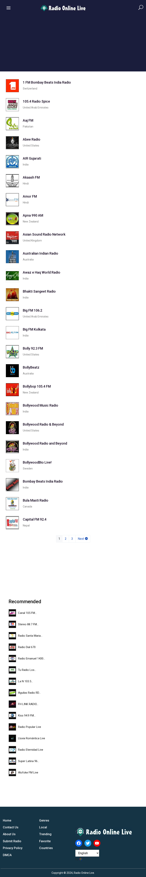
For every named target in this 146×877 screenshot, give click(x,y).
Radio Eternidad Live (30, 749)
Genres (44, 820)
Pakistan (28, 126)
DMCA (7, 855)
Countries (46, 848)
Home (7, 820)
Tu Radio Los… (27, 670)
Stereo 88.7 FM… (28, 624)
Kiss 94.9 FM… (27, 715)
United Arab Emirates (35, 107)
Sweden (28, 468)
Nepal (26, 525)
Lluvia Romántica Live (31, 738)
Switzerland (30, 88)
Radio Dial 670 (27, 647)
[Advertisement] (73, 44)
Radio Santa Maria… (30, 635)
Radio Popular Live (29, 727)
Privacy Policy (12, 848)
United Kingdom (32, 240)
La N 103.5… (25, 681)
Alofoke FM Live (28, 772)
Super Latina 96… (28, 761)
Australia (28, 259)
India (26, 164)
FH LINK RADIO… (28, 704)
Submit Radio (12, 841)
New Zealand (31, 221)
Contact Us (10, 827)
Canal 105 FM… (27, 613)
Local (43, 827)
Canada (27, 506)
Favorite (45, 841)
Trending (45, 834)
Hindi (26, 183)
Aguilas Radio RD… (29, 692)
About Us (9, 834)
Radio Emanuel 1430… (31, 658)
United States (31, 145)
